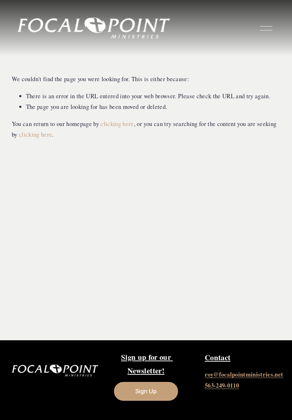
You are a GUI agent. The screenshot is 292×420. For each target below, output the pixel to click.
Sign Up (146, 391)
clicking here (117, 124)
